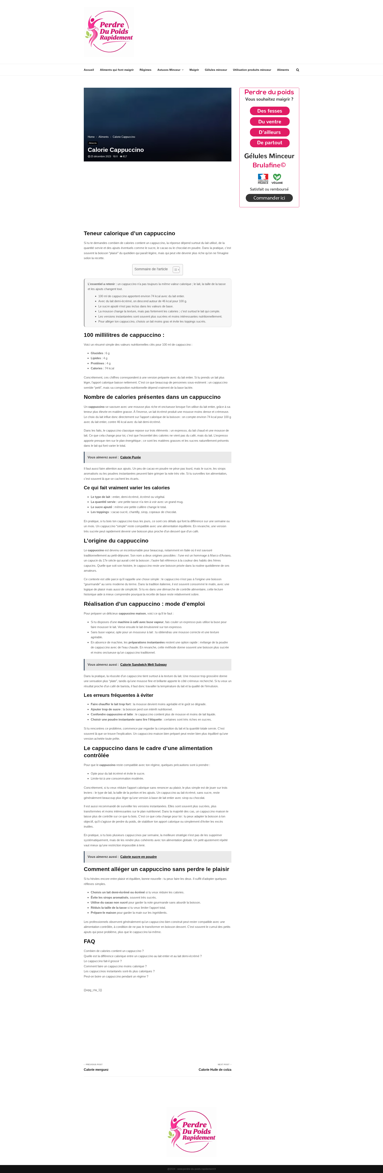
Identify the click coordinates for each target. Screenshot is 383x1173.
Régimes (145, 69)
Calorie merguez (96, 1069)
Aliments (283, 69)
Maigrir (194, 69)
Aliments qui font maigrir (117, 69)
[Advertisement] (226, 32)
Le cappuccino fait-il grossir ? (103, 961)
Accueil (89, 69)
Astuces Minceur (168, 69)
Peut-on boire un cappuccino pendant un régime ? (116, 976)
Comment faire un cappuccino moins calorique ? (115, 966)
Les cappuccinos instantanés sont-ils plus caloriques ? (119, 971)
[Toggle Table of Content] (174, 269)
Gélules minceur (216, 69)
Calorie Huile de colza (215, 1069)
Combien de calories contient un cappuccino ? (114, 951)
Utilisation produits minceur (252, 69)
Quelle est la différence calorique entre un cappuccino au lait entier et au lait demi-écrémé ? (143, 956)
